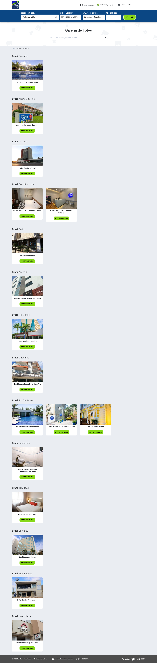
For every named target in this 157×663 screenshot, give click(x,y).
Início (14, 48)
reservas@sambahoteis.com (63, 659)
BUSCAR (129, 17)
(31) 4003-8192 (83, 659)
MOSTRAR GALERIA (27, 88)
